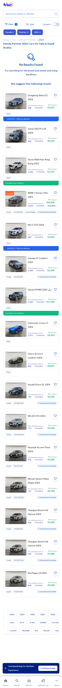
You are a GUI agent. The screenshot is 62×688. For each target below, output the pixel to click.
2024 (32, 614)
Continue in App (47, 668)
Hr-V (22, 622)
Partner (22, 32)
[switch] (56, 24)
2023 (42, 614)
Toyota (13, 630)
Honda (9, 32)
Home (6, 39)
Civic (12, 622)
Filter (12, 24)
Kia (36, 630)
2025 (22, 614)
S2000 (43, 622)
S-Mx (32, 622)
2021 (36, 32)
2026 (12, 614)
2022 (53, 614)
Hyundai (25, 630)
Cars (14, 39)
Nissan (46, 630)
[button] (31, 24)
